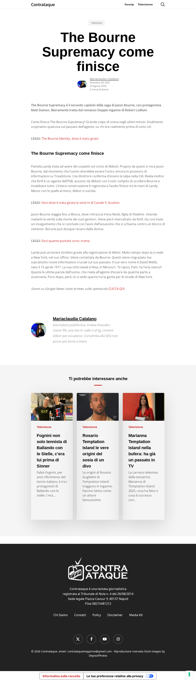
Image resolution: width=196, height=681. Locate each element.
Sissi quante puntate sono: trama (66, 241)
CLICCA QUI (117, 289)
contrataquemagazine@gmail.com (89, 651)
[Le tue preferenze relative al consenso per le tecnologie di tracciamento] (189, 674)
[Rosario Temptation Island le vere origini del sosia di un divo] (97, 456)
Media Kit (136, 615)
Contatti (80, 615)
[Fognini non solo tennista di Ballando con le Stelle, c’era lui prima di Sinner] (52, 456)
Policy (96, 615)
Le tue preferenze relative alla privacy (115, 676)
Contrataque (43, 4)
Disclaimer (115, 615)
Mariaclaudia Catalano (104, 79)
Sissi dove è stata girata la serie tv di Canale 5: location (81, 203)
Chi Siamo (60, 615)
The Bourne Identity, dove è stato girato (70, 138)
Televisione (96, 23)
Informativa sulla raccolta (61, 676)
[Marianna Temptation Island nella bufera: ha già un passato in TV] (143, 456)
